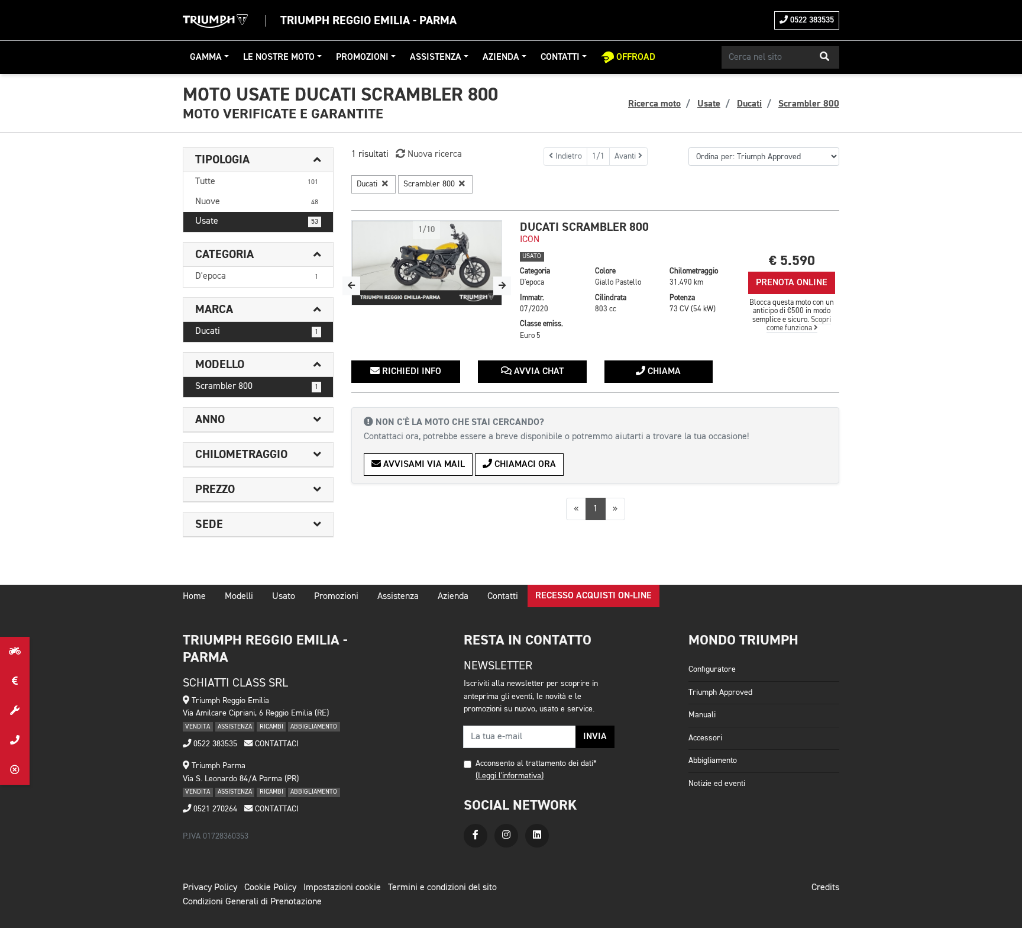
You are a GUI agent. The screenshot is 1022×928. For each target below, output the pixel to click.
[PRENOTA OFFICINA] (15, 711)
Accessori (705, 738)
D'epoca (256, 276)
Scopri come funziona (799, 324)
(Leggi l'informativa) (510, 776)
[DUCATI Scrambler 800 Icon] (426, 262)
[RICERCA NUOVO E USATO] (15, 651)
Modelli (239, 596)
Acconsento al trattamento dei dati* (536, 763)
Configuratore (712, 669)
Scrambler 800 (256, 386)
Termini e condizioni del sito (442, 887)
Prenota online (791, 283)
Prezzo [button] (215, 489)
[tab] (258, 160)
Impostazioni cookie (342, 887)
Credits (825, 887)
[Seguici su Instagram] (506, 836)
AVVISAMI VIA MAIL (423, 464)
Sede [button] (209, 524)
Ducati (256, 331)
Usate (256, 221)
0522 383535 (811, 20)
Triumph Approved (720, 692)
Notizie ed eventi (716, 783)
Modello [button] (219, 364)
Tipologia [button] (222, 160)
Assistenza (435, 57)
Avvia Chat (538, 371)
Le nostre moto (279, 57)
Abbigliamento (712, 760)
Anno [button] (210, 420)
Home (194, 596)
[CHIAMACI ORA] (15, 740)
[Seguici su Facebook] (475, 836)
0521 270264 (214, 809)
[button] (824, 57)
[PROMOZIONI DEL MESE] (15, 681)
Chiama (663, 371)
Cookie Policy (270, 887)
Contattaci (276, 744)
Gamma (206, 57)
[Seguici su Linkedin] (537, 836)
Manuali (702, 715)
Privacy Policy (210, 887)
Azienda (501, 57)
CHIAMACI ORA (524, 464)
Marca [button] (214, 309)
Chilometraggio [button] (241, 454)
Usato (283, 596)
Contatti (560, 57)
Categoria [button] (224, 254)
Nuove (256, 202)
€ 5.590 (792, 261)
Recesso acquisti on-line (593, 596)
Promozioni (362, 57)
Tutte (256, 181)
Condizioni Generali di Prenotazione (252, 902)
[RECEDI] (15, 770)
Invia (595, 737)
